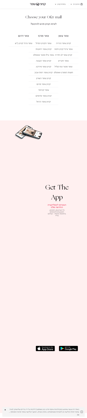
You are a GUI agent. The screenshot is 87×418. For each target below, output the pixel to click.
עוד (78, 414)
